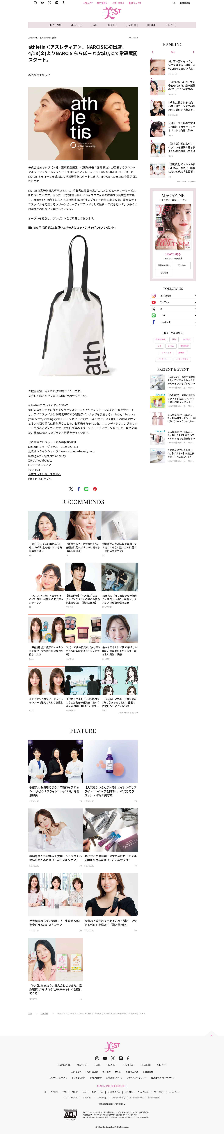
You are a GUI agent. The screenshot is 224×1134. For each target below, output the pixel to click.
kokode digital (154, 1097)
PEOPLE (111, 25)
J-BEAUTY (87, 3)
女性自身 (129, 1092)
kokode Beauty (118, 1097)
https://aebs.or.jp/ (141, 1117)
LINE (162, 315)
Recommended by (125, 713)
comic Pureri (174, 1092)
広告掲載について (114, 1077)
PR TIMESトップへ (40, 479)
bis (102, 1092)
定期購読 (164, 272)
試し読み (182, 265)
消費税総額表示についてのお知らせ (112, 1104)
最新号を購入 (164, 265)
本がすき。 (88, 1097)
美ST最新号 (102, 3)
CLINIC (170, 25)
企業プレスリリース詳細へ (44, 474)
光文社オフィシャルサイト (163, 1077)
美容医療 (106, 1071)
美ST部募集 (185, 3)
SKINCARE (55, 25)
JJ (45, 1092)
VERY (65, 1092)
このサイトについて (58, 1077)
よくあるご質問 (78, 1077)
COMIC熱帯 (159, 1092)
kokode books (136, 1097)
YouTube (164, 302)
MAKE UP (76, 25)
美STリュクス (135, 3)
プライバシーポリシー (137, 1077)
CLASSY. (54, 1092)
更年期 (118, 1071)
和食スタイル (114, 1092)
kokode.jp (102, 1097)
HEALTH (152, 25)
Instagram (165, 295)
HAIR (94, 25)
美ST (94, 1092)
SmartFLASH (143, 1092)
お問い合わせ (96, 1077)
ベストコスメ (118, 3)
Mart (85, 1092)
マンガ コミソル (71, 1097)
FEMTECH (131, 25)
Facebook (165, 322)
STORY (75, 1092)
